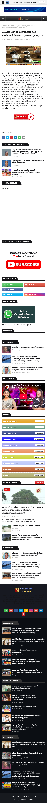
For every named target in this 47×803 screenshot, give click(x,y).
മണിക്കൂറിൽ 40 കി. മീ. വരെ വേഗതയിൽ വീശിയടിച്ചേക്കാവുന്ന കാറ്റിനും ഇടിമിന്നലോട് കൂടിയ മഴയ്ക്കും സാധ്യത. (27, 537)
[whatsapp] (12, 285)
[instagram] (34, 294)
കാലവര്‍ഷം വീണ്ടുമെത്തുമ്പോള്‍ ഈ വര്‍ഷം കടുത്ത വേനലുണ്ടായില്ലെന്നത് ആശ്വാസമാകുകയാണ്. (22, 510)
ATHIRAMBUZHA (21, 421)
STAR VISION (29, 800)
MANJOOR (21, 469)
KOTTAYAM (21, 457)
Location (34, 796)
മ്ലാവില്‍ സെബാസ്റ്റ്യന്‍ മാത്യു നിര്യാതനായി (28, 347)
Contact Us (26, 796)
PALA (21, 475)
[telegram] (34, 289)
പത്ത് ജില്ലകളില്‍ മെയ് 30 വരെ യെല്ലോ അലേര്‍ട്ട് (26, 527)
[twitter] (12, 294)
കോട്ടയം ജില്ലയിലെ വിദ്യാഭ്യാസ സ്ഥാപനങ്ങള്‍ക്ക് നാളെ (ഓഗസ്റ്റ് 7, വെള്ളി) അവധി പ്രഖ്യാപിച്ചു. (26, 661)
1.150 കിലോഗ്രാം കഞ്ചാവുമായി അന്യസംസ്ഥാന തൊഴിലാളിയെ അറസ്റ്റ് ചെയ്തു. (26, 172)
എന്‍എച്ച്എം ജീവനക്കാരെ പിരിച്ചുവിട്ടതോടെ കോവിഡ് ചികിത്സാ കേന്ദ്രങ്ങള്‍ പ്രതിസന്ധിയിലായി (27, 727)
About (18, 796)
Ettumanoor (10, 26)
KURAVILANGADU (21, 463)
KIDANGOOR (21, 451)
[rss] (26, 610)
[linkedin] (41, 610)
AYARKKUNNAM (21, 427)
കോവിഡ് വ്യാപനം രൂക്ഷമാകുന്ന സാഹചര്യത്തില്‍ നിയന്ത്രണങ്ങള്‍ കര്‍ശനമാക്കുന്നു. (24, 697)
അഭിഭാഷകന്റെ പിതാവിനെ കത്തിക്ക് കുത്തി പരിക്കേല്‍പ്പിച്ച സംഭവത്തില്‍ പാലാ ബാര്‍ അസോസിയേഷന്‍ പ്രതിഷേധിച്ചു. (26, 575)
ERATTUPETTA (21, 433)
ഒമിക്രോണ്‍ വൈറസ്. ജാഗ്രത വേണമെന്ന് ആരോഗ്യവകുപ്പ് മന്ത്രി (26, 716)
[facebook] (12, 289)
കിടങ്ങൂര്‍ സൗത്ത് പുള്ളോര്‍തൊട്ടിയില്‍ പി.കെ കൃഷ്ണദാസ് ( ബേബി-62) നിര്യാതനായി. (27, 368)
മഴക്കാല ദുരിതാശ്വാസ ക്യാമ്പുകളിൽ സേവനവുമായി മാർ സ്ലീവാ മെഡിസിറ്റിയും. (27, 671)
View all (39, 482)
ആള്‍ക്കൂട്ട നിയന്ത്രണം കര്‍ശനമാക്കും (24, 706)
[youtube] (34, 285)
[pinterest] (23, 614)
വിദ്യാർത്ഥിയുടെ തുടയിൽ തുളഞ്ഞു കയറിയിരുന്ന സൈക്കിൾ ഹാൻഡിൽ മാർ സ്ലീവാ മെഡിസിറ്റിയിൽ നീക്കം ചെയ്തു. (26, 358)
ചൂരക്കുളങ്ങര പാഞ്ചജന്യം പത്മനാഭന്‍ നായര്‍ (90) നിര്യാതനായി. (28, 162)
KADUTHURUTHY (21, 445)
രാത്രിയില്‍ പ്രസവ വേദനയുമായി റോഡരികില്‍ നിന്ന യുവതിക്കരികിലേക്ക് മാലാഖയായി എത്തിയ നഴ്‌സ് (28, 641)
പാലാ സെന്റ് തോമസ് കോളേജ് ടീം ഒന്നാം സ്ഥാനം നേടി (25, 651)
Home (4, 26)
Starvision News (8, 40)
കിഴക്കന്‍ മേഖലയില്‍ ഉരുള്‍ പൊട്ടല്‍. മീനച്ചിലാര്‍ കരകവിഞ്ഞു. (27, 754)
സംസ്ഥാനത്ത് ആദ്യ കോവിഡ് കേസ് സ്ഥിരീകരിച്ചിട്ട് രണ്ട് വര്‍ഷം (24, 687)
